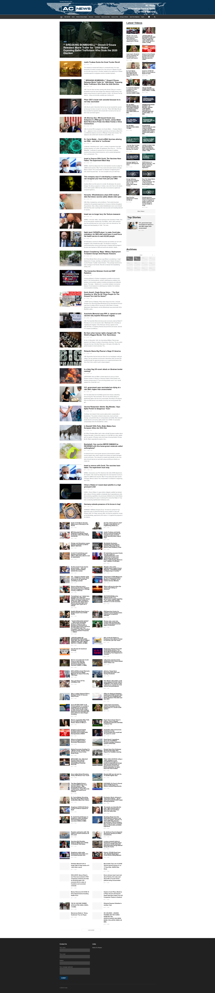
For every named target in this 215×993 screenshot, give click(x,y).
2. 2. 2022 (66, 56)
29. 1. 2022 (74, 559)
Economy (91, 16)
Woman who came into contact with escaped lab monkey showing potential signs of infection (112, 623)
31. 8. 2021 (145, 207)
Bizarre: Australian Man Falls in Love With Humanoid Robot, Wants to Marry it (80, 721)
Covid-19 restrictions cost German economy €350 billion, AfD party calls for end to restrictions (80, 555)
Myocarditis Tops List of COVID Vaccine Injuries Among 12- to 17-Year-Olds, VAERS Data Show (113, 866)
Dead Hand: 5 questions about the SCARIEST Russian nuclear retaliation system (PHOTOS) (112, 741)
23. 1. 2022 (106, 710)
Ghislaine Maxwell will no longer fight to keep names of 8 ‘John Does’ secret (80, 865)
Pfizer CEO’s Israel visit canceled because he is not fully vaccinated (102, 100)
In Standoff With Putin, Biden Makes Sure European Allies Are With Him (100, 427)
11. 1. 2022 (145, 135)
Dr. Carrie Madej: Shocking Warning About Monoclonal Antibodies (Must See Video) (80, 798)
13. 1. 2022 (145, 116)
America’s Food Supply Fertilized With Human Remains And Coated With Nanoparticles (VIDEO (79, 732)
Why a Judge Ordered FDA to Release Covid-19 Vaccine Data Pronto (80, 695)
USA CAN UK (67, 16)
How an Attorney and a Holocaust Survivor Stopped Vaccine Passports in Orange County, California (80, 588)
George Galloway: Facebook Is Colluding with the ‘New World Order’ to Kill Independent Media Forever (132, 182)
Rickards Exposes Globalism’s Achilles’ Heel (113, 904)
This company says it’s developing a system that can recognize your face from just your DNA (102, 177)
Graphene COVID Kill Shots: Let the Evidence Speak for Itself (80, 808)
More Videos (141, 211)
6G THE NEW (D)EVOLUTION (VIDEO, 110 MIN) (132, 127)
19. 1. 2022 (74, 811)
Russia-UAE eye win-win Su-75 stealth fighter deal (113, 774)
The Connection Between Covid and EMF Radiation (99, 272)
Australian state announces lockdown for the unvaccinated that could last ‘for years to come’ (113, 732)
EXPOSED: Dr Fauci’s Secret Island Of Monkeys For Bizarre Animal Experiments (113, 784)
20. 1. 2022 (106, 788)
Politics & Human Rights (81, 16)
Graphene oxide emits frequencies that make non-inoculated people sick (79, 853)
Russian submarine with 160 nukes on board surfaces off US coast (80, 833)
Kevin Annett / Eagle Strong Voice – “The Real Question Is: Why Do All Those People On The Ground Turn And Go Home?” (101, 294)
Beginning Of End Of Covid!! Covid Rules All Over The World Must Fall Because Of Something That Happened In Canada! (113, 651)
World (73, 16)
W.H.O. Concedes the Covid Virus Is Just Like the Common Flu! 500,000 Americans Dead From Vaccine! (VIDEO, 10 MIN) (80, 662)
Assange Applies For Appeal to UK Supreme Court (132, 163)
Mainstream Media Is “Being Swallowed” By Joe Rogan (79, 914)
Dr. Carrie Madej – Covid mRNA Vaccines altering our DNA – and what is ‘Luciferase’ (103, 140)
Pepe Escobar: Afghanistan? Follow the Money (132, 198)
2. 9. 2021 (129, 202)
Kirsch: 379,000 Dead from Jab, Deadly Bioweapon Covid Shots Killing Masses (112, 853)
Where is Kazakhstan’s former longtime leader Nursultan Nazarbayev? (78, 740)
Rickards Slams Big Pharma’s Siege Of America (102, 351)
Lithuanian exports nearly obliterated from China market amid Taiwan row (113, 661)
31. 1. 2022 (87, 450)
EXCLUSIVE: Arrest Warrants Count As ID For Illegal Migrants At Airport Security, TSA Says (80, 673)
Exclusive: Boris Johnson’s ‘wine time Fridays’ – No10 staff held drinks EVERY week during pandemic (113, 799)
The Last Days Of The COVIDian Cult (78, 681)
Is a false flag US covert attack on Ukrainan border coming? (103, 370)
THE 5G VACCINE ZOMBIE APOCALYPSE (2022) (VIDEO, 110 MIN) (79, 905)
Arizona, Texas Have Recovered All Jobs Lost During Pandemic (111, 672)
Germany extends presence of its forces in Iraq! (102, 504)
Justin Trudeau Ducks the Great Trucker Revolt (102, 62)
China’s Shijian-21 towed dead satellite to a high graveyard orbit (102, 486)
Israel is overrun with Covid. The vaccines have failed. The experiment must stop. (102, 466)
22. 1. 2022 (106, 735)
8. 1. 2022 (145, 152)
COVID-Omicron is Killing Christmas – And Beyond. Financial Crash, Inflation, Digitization (148, 164)
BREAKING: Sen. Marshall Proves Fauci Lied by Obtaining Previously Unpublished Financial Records (79, 761)
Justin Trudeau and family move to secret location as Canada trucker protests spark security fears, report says (112, 534)
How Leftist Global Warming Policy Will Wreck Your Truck (80, 774)
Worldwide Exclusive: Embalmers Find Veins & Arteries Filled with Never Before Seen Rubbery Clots (112, 545)
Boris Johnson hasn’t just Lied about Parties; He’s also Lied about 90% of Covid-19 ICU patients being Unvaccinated (113, 877)
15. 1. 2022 (74, 917)
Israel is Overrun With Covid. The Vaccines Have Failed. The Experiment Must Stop (102, 159)
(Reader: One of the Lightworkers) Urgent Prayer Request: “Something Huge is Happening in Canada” (113, 569)
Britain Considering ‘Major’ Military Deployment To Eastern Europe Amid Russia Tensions (102, 252)
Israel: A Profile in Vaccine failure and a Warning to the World (79, 524)
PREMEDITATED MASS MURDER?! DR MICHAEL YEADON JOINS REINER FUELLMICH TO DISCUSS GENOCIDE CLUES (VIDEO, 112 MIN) (148, 109)
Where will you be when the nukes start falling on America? (112, 587)
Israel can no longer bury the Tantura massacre (102, 214)
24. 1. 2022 (74, 698)
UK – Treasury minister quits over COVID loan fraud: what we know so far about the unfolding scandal (80, 579)
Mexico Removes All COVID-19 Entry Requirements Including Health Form (80, 893)
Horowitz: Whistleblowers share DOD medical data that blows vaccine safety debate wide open (102, 196)
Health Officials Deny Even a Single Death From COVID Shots (80, 612)
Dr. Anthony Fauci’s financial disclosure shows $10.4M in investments (113, 833)
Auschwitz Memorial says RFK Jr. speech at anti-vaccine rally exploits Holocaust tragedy (102, 314)
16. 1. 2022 (74, 909)
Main (61, 16)
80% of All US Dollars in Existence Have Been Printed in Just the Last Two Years (113, 639)
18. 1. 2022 (106, 836)
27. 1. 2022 (106, 603)
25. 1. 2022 (106, 664)
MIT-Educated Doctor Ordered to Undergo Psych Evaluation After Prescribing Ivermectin (80, 534)
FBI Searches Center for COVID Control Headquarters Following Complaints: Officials (113, 613)
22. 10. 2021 (129, 187)
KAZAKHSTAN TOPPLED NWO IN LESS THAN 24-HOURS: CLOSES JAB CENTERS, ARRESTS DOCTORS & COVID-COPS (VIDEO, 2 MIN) (148, 130)
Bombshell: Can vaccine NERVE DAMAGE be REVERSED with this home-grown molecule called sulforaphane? (103, 446)
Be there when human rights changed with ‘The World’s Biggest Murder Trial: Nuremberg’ (102, 334)
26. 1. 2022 (74, 645)
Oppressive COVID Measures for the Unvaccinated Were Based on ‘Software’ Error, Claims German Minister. (113, 579)
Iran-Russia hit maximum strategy (79, 649)
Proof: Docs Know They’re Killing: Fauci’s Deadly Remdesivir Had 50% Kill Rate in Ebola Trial (113, 722)
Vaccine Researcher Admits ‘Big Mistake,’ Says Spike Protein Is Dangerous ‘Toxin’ (102, 407)
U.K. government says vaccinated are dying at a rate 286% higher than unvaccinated (102, 388)
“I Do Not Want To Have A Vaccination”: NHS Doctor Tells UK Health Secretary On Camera (132, 147)
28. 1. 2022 (106, 582)
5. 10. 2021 (145, 186)
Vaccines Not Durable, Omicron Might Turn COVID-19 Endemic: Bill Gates (80, 842)
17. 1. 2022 (74, 869)
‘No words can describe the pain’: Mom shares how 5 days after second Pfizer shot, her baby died (112, 809)
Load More (91, 930)
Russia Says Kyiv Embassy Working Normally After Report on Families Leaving (112, 750)
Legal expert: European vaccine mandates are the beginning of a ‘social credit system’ (112, 707)
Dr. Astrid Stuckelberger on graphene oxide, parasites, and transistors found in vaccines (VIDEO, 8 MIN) (79, 819)
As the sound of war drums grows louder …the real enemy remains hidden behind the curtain (79, 569)
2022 (141, 255)
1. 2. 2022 (87, 238)
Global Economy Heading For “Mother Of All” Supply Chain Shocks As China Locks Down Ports (80, 751)
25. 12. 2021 (129, 166)
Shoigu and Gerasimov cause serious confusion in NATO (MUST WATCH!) (80, 544)
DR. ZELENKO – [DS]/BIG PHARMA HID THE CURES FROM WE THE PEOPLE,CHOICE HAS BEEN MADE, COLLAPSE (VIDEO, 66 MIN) (113, 917)
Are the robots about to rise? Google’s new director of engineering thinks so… (113, 524)
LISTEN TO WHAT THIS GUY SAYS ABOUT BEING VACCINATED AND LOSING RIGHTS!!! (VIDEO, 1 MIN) (148, 147)
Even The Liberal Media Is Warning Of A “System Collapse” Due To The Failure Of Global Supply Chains (148, 181)
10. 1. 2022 (129, 151)
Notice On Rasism (97, 947)
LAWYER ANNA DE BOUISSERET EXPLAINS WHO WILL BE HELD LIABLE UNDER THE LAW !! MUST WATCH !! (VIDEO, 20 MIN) (80, 640)
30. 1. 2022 (74, 538)
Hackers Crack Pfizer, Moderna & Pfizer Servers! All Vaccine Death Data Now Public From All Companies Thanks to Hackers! (113, 894)
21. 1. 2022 (106, 754)
